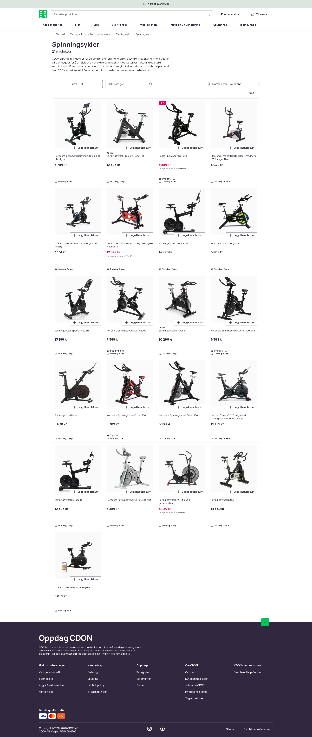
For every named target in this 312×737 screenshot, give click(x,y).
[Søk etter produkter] (208, 14)
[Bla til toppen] (265, 622)
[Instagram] (149, 729)
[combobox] (132, 14)
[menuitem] (52, 25)
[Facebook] (162, 729)
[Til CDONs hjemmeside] (43, 14)
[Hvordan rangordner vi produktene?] (208, 84)
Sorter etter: (220, 84)
